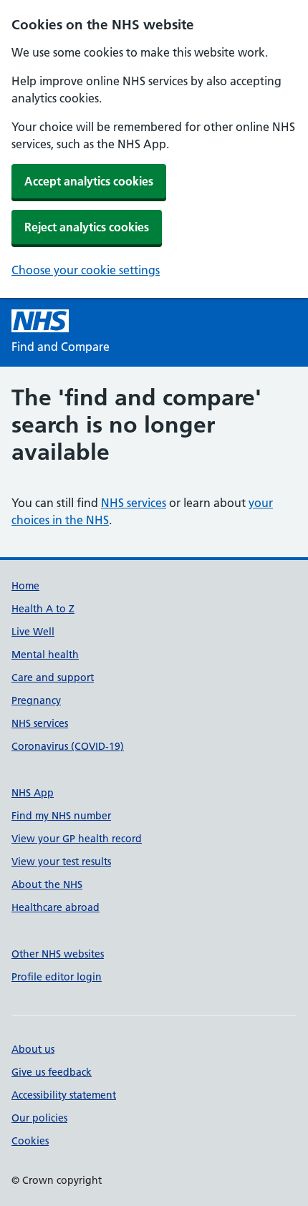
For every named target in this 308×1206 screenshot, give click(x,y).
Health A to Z (42, 608)
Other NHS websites (57, 953)
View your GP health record (76, 838)
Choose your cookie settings (85, 270)
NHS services (133, 503)
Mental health (45, 654)
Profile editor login (56, 976)
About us (32, 1049)
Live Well (32, 631)
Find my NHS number (61, 815)
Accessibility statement (63, 1095)
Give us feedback (51, 1072)
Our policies (39, 1117)
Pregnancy (36, 700)
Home (25, 585)
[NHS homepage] (40, 320)
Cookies (30, 1140)
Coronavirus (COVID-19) (67, 746)
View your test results (61, 861)
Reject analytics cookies (86, 227)
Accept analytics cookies (88, 181)
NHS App (32, 792)
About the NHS (46, 884)
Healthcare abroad (55, 907)
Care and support (52, 677)
